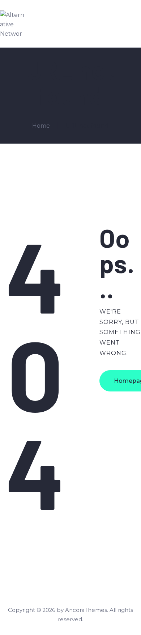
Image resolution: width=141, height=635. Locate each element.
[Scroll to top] (122, 617)
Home (41, 125)
